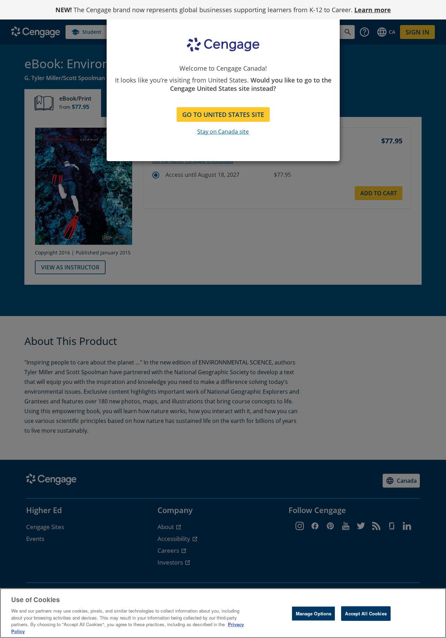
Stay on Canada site (223, 131)
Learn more (372, 10)
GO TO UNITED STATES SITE (223, 114)
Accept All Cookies (365, 613)
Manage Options (314, 613)
